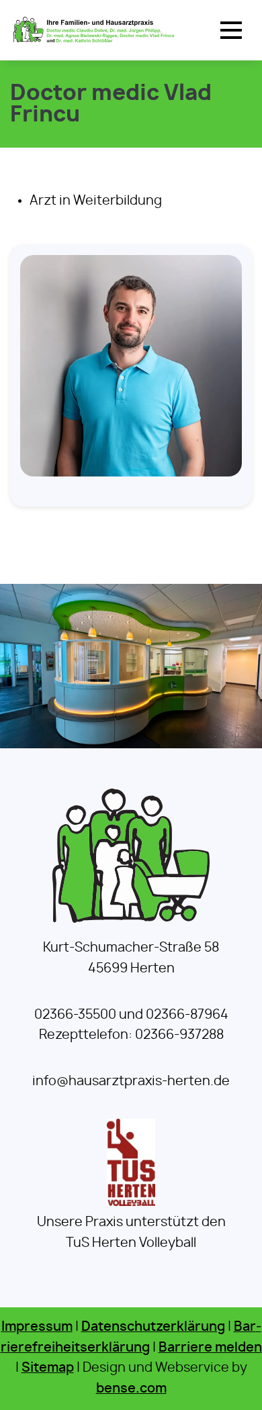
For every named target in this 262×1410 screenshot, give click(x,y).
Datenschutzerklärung (153, 1327)
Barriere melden (210, 1348)
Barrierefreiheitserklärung (131, 1337)
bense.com (131, 1388)
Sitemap (47, 1368)
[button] (231, 30)
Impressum (37, 1327)
